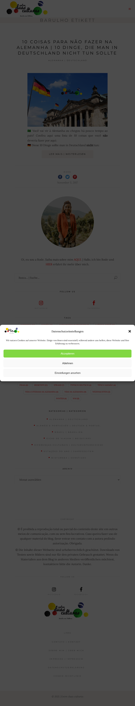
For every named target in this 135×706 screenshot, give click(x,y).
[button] (129, 331)
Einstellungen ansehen (68, 372)
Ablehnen (67, 363)
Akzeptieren (67, 353)
